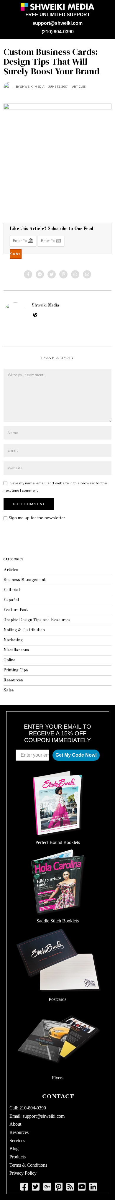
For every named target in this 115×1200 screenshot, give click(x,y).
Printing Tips (16, 670)
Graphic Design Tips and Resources (37, 620)
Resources (13, 680)
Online (9, 660)
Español (11, 600)
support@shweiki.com (57, 23)
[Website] (35, 315)
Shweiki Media (46, 305)
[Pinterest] (63, 274)
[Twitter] (51, 274)
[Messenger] (40, 274)
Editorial (12, 590)
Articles (79, 86)
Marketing (13, 640)
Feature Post (16, 610)
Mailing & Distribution (24, 630)
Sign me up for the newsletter (36, 518)
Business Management (25, 580)
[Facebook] (28, 274)
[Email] (87, 274)
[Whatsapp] (75, 274)
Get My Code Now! (76, 755)
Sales (9, 690)
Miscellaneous (16, 650)
